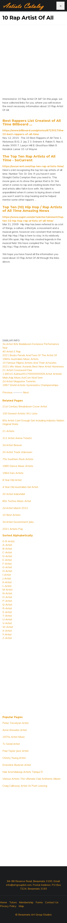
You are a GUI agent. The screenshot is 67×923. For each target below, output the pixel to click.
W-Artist (7, 626)
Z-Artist (7, 638)
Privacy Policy (8, 906)
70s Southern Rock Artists (17, 459)
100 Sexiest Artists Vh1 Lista (19, 413)
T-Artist (7, 615)
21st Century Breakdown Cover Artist (24, 406)
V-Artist (7, 623)
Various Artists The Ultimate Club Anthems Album (31, 778)
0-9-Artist (8, 541)
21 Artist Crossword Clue (17, 370)
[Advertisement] (33, 58)
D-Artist (7, 556)
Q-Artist (7, 604)
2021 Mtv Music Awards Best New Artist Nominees (33, 366)
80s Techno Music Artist (16, 501)
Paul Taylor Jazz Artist (15, 750)
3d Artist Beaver (12, 445)
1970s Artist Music (13, 736)
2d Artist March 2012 (15, 508)
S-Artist (7, 612)
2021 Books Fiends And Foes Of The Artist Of (29, 355)
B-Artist (7, 548)
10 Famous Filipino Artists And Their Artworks (29, 362)
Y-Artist (7, 634)
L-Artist (7, 586)
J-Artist (6, 578)
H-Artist (7, 571)
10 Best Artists (11, 514)
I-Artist (6, 574)
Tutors (13, 902)
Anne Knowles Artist (14, 730)
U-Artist (7, 619)
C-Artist (7, 552)
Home (3, 902)
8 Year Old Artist (12, 480)
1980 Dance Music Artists (17, 466)
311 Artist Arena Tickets (17, 438)
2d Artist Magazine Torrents (19, 381)
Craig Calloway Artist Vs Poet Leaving (24, 785)
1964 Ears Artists (12, 473)
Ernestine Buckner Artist (16, 764)
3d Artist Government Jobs (18, 521)
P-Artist (7, 600)
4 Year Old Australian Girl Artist (20, 487)
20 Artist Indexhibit (13, 494)
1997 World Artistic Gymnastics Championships (30, 385)
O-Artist (7, 597)
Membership (26, 902)
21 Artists (8, 431)
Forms (39, 902)
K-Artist (7, 582)
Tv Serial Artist (11, 743)
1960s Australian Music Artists (20, 359)
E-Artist (7, 559)
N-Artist (7, 593)
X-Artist (7, 630)
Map (21, 906)
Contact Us (51, 902)
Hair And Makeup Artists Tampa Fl (22, 771)
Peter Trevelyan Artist (15, 723)
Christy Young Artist (14, 757)
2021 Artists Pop (12, 528)
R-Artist (7, 608)
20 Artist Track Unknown (17, 452)
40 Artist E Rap (11, 351)
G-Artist (7, 567)
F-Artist (7, 563)
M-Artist (7, 589)
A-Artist (7, 544)
